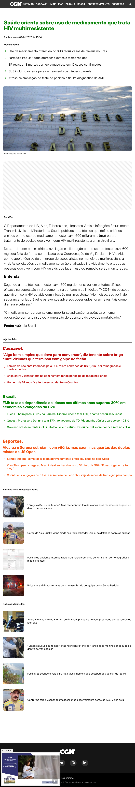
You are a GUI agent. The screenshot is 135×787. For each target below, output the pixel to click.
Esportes (118, 4)
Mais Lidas (56, 4)
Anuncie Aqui (108, 9)
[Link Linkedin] (84, 765)
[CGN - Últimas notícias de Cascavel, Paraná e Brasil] (16, 4)
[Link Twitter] (61, 765)
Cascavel (42, 4)
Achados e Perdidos (43, 9)
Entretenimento (99, 4)
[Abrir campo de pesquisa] (130, 4)
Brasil (81, 4)
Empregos (78, 9)
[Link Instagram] (73, 765)
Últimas (28, 4)
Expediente (67, 778)
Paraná (70, 4)
